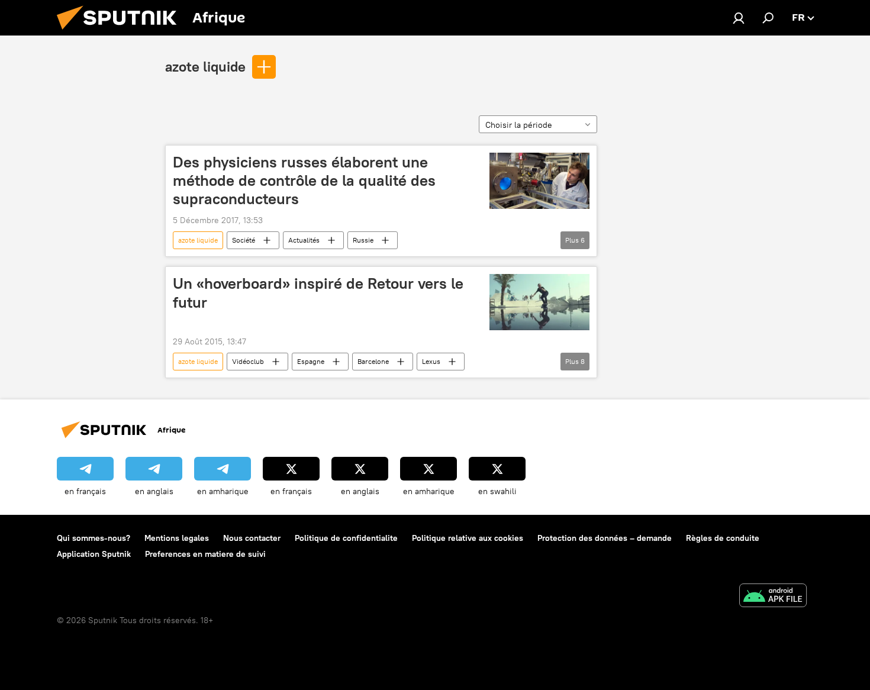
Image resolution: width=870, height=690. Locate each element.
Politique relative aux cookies (467, 538)
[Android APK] (773, 596)
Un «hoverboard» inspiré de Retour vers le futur (318, 292)
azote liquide (205, 66)
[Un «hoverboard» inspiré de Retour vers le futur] (539, 302)
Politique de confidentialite (346, 538)
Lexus (431, 361)
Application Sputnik (94, 554)
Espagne (310, 361)
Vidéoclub (248, 361)
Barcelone (373, 361)
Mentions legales (176, 538)
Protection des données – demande (604, 538)
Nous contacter (252, 538)
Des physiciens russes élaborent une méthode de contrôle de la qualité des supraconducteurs (304, 180)
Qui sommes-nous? (93, 538)
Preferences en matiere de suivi (205, 554)
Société (243, 240)
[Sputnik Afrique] (121, 32)
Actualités (304, 240)
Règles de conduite (722, 538)
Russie (363, 240)
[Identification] (738, 18)
